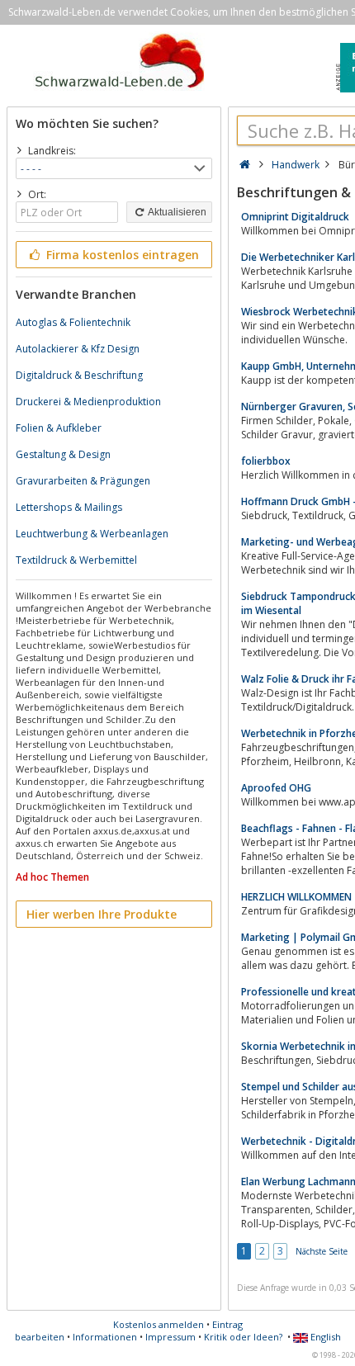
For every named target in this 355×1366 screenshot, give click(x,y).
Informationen (105, 1337)
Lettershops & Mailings (69, 507)
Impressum (170, 1337)
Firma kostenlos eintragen (121, 254)
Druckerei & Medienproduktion (88, 402)
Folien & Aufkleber (59, 428)
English (324, 1337)
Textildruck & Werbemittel (76, 560)
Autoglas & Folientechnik (73, 322)
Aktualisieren (176, 212)
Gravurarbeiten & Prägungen (83, 481)
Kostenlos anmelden (158, 1324)
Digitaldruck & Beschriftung (79, 375)
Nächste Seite (322, 1251)
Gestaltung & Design (63, 454)
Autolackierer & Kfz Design (78, 349)
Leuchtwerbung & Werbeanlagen (92, 534)
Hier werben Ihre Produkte (101, 914)
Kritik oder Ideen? (243, 1337)
